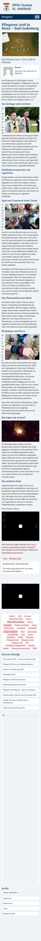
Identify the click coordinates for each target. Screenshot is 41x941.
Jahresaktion (32, 632)
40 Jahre (27, 616)
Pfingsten (29, 637)
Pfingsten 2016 (13, 640)
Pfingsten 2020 (17, 643)
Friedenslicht (9, 628)
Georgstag (21, 628)
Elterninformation (15, 621)
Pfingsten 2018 (15, 558)
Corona (28, 619)
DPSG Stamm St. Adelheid (22, 7)
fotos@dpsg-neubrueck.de (12, 553)
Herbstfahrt (32, 628)
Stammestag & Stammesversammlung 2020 (19, 695)
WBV (35, 648)
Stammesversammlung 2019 (14, 708)
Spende (31, 645)
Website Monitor (9, 914)
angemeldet (15, 569)
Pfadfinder (11, 637)
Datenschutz (7, 903)
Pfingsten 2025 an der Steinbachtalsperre (18, 664)
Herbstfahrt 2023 (9, 674)
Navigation (7, 17)
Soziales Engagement (16, 645)
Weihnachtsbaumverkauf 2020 (14, 685)
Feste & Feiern (22, 625)
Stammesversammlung (20, 648)
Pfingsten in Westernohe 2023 (14, 680)
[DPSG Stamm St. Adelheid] (6, 7)
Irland (22, 632)
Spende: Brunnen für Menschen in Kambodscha (15, 701)
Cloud (5, 908)
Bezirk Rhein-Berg (16, 619)
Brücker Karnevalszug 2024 (13, 669)
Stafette (6, 648)
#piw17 (12, 616)
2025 (20, 616)
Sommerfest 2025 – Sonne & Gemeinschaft (19, 659)
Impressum (7, 898)
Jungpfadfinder (12, 634)
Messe (30, 634)
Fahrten (6, 62)
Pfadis (20, 637)
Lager (23, 634)
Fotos (5, 558)
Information (10, 631)
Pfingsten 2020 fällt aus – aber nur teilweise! (19, 690)
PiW (27, 643)
